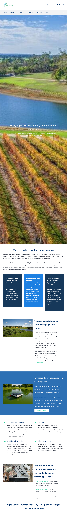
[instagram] (63, 5)
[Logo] (8, 5)
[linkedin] (57, 5)
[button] (63, 12)
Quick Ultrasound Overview (42, 481)
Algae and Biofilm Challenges (42, 489)
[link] (18, 320)
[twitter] (61, 5)
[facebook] (59, 5)
